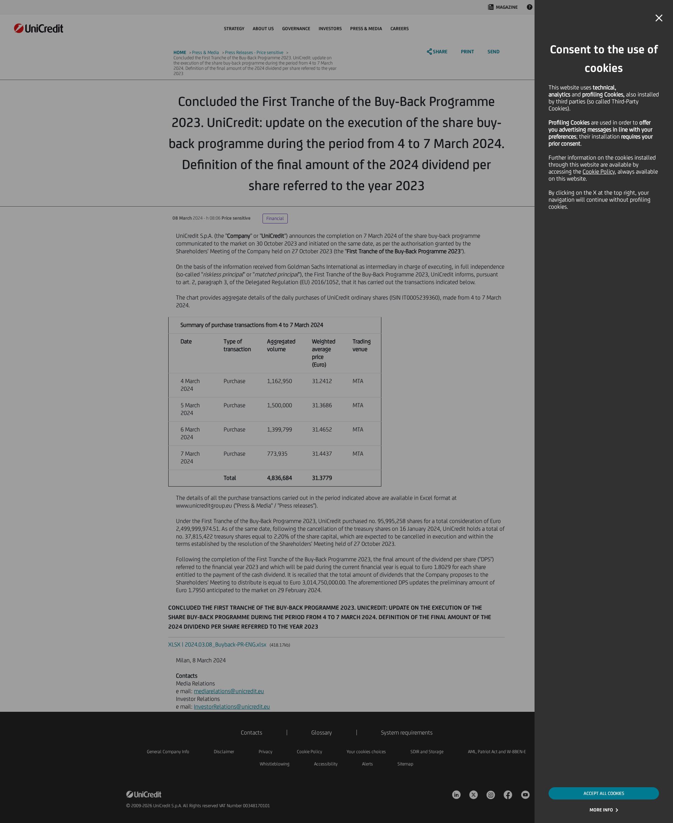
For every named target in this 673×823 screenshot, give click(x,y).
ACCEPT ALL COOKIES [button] (604, 793)
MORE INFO (601, 809)
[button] (659, 18)
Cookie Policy (599, 171)
